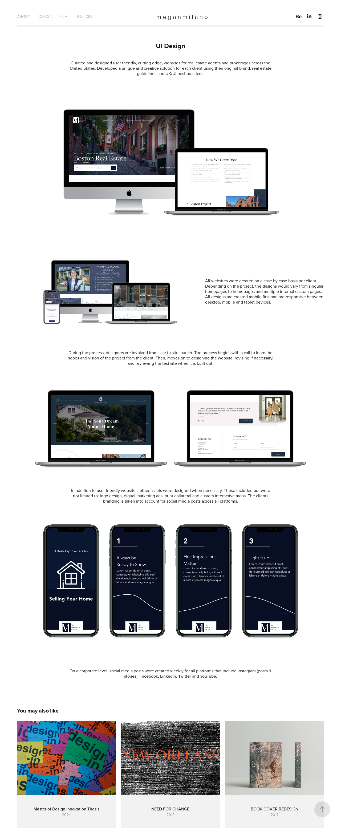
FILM (63, 16)
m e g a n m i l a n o (182, 16)
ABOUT (23, 16)
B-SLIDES (84, 16)
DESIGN (45, 16)
